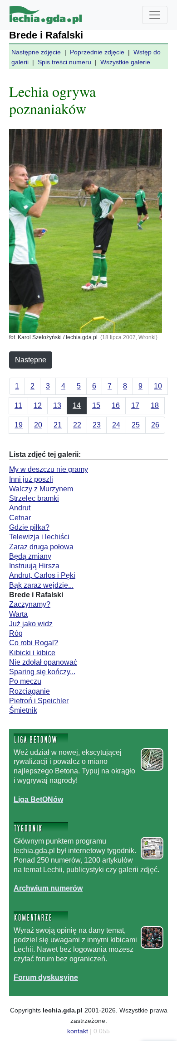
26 (155, 425)
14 (77, 405)
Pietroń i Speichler (39, 701)
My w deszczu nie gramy (48, 469)
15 (96, 405)
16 (116, 405)
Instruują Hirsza (34, 566)
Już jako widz (31, 624)
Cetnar (20, 518)
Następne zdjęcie (36, 52)
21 (58, 425)
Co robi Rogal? (33, 643)
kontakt (77, 1031)
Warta (18, 614)
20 (38, 425)
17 (135, 405)
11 (18, 405)
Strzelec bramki (34, 498)
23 (97, 425)
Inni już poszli (31, 479)
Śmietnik (23, 710)
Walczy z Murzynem (41, 489)
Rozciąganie (29, 691)
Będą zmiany (30, 556)
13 (57, 405)
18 (155, 405)
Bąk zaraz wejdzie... (41, 585)
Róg (16, 633)
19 (19, 425)
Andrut (19, 508)
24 (116, 425)
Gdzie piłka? (29, 527)
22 (77, 425)
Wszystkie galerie (125, 62)
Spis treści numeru (64, 62)
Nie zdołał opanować (43, 662)
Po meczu (25, 681)
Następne (30, 360)
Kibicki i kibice (32, 653)
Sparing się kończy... (42, 672)
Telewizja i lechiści (39, 537)
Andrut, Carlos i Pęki (42, 575)
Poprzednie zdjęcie (97, 52)
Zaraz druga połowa (41, 547)
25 (136, 425)
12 (38, 405)
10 (158, 386)
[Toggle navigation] (154, 15)
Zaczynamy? (29, 604)
